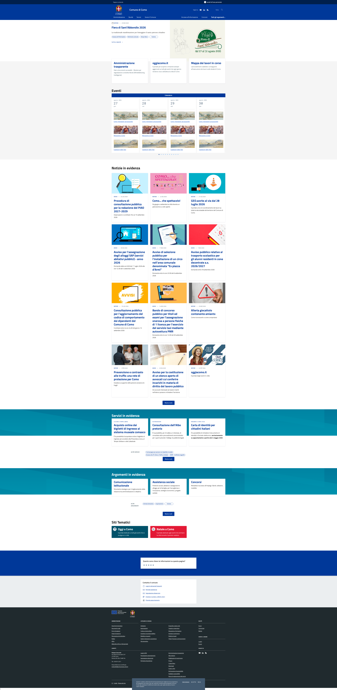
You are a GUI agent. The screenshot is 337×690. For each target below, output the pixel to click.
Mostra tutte (168, 403)
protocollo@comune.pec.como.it (120, 667)
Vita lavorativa (144, 641)
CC (112, 683)
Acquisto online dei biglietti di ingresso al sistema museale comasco (129, 428)
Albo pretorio (171, 656)
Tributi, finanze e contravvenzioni (176, 639)
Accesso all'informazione (189, 17)
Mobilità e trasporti (145, 636)
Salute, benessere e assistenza (149, 639)
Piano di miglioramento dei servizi (177, 676)
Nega (199, 682)
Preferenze (185, 682)
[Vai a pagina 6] (169, 154)
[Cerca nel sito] (222, 10)
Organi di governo (116, 634)
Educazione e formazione (174, 631)
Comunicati (201, 628)
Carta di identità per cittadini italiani (203, 426)
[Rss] (206, 653)
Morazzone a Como (119, 136)
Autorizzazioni (156, 421)
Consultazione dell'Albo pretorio (166, 426)
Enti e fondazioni (116, 631)
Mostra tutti (168, 459)
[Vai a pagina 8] (173, 154)
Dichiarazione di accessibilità (175, 671)
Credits (115, 683)
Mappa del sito (122, 683)
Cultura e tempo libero (121, 421)
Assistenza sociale (164, 482)
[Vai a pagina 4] (165, 154)
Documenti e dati (116, 628)
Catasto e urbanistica (173, 628)
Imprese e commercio (174, 634)
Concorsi (204, 17)
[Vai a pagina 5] (167, 154)
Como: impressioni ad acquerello (123, 122)
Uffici (113, 641)
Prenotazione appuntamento (148, 656)
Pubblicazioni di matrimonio (175, 658)
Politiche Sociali (172, 636)
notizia (116, 23)
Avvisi (115, 196)
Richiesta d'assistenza (146, 661)
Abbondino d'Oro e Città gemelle (120, 644)
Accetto (193, 682)
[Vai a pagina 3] (163, 154)
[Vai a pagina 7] (171, 154)
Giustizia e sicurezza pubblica (148, 634)
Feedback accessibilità (174, 674)
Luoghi (200, 642)
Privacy (170, 661)
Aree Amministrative (117, 626)
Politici (113, 639)
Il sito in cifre (171, 669)
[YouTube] (200, 653)
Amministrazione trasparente (176, 653)
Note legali (171, 666)
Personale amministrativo (118, 636)
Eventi (200, 644)
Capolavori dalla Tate (120, 150)
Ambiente (143, 626)
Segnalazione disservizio (147, 658)
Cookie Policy (171, 663)
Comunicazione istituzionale (123, 483)
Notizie (154, 196)
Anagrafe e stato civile (198, 421)
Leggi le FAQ (144, 653)
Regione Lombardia (118, 2)
